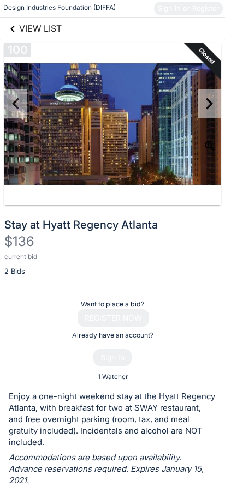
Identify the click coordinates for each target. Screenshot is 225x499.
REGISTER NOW (113, 317)
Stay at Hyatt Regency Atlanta (81, 224)
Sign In (112, 357)
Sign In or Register (188, 8)
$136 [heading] (19, 241)
